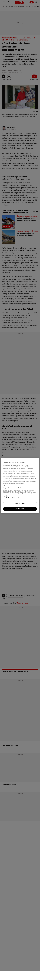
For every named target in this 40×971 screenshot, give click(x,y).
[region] (20, 485)
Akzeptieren (20, 508)
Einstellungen (20, 503)
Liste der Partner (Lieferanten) (11, 497)
